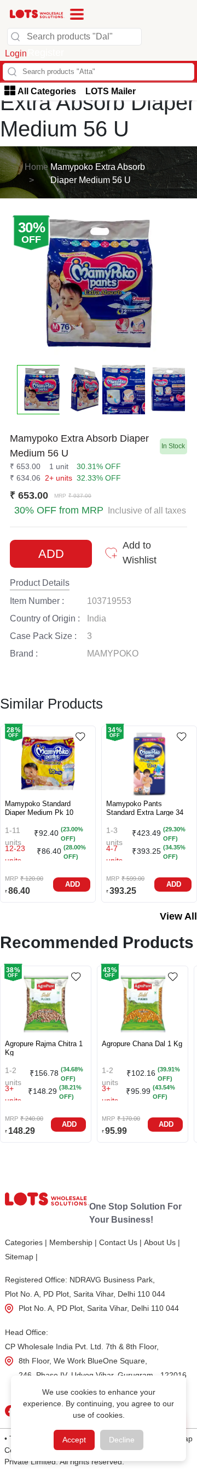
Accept (74, 1439)
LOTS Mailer (110, 91)
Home (36, 167)
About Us (162, 1242)
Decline (122, 1439)
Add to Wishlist (140, 553)
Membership (73, 1242)
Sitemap (21, 1256)
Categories (26, 1242)
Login (16, 53)
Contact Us (120, 1242)
